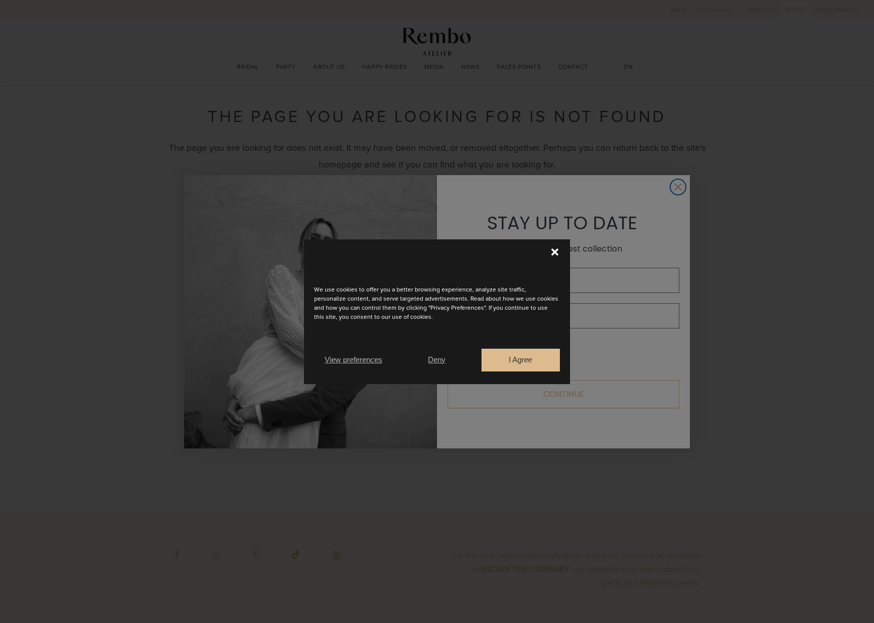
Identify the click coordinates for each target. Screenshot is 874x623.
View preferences (353, 359)
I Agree (520, 359)
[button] (555, 252)
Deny (437, 359)
